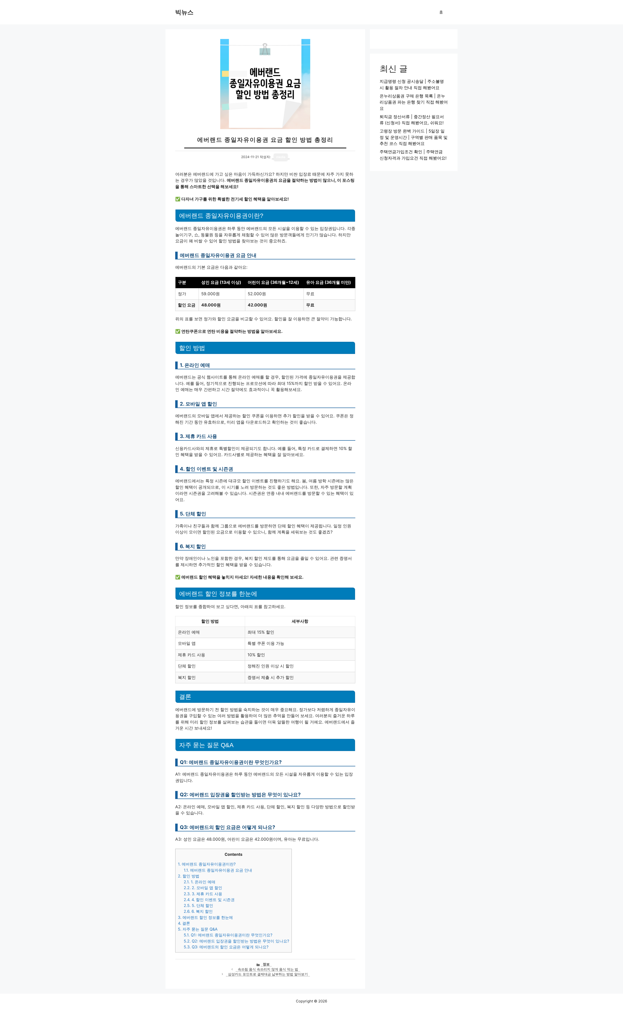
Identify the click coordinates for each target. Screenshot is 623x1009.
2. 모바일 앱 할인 (203, 887)
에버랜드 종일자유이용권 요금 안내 (218, 870)
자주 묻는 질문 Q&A (198, 929)
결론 (184, 923)
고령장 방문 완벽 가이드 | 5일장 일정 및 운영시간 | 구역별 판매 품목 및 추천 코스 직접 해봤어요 (414, 137)
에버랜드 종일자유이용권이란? (207, 864)
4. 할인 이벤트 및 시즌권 (209, 899)
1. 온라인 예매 (199, 881)
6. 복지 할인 (198, 911)
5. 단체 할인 (198, 905)
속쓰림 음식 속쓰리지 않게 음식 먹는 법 (268, 969)
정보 (266, 964)
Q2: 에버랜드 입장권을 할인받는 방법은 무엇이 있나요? (236, 941)
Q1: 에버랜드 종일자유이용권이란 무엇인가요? (228, 935)
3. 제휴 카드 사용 (203, 893)
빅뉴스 (184, 12)
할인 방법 (188, 876)
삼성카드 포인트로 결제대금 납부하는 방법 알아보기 (268, 974)
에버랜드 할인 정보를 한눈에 (205, 917)
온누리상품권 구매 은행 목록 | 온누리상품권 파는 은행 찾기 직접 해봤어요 (414, 102)
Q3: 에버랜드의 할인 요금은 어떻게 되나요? (226, 946)
